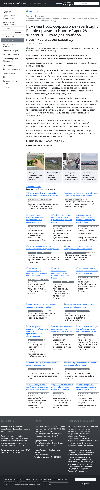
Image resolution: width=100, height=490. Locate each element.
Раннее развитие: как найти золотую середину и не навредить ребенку (41, 315)
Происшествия (8, 36)
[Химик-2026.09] (32, 11)
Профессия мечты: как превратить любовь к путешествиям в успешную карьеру (62, 235)
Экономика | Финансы (11, 55)
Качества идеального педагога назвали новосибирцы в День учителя (80, 376)
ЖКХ (4, 77)
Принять (85, 480)
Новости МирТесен (33, 187)
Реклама (32, 3)
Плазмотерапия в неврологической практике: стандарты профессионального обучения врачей (37, 350)
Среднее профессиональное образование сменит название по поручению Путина (62, 292)
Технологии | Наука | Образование (39, 199)
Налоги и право (9, 73)
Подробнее (85, 484)
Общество (7, 28)
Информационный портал (15, 3)
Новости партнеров (10, 51)
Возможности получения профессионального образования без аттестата (62, 345)
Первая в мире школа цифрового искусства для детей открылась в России (87, 403)
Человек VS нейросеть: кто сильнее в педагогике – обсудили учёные (78, 317)
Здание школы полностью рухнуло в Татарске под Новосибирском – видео (62, 403)
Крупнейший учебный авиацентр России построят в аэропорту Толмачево (87, 286)
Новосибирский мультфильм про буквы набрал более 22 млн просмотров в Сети (37, 235)
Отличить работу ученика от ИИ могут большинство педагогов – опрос (43, 376)
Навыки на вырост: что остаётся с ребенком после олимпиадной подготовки (43, 259)
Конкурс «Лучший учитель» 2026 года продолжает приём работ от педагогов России (37, 289)
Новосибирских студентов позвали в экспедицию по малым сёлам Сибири (78, 257)
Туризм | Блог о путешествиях (63, 226)
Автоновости (8, 65)
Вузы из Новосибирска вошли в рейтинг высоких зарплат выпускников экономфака (43, 206)
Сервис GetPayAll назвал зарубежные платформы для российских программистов (37, 403)
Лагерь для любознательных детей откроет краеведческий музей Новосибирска (79, 204)
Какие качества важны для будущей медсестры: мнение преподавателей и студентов (87, 345)
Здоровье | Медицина (11, 69)
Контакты (41, 3)
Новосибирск (8, 40)
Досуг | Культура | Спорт (12, 32)
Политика (6, 87)
